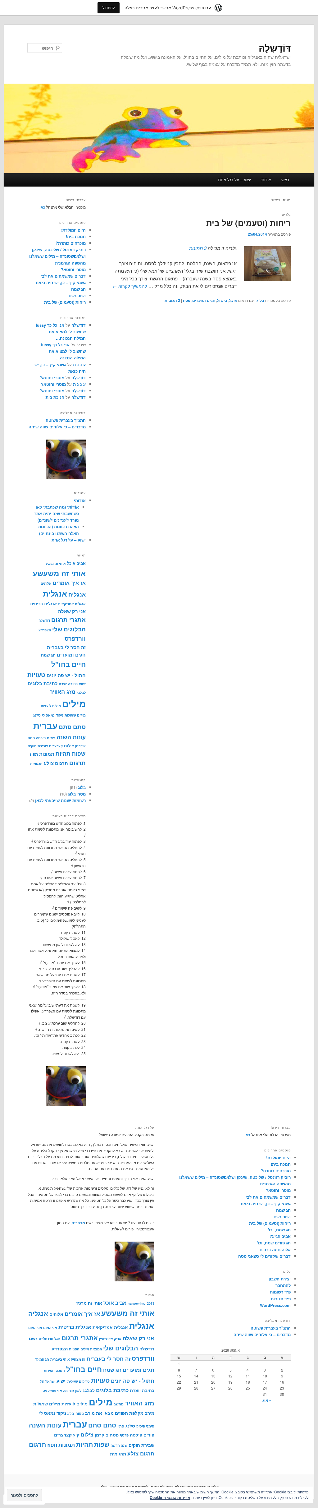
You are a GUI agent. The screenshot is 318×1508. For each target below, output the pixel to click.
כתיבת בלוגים (42, 683)
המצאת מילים (91, 1349)
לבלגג (81, 692)
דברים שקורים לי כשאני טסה (264, 1256)
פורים (51, 738)
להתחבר (283, 1285)
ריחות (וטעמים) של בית (248, 222)
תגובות (172, 300)
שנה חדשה (119, 1445)
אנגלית (55, 593)
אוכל (233, 300)
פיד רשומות (280, 1292)
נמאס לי (48, 715)
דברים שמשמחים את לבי (63, 276)
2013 (150, 1303)
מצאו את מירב (99, 1413)
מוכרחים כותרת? (71, 243)
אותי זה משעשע (59, 573)
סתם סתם (72, 726)
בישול (222, 300)
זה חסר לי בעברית (66, 647)
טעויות (36, 674)
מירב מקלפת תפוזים (134, 1413)
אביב (81, 563)
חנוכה (60, 1370)
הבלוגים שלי (69, 629)
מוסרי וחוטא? (73, 269)
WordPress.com (275, 1305)
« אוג (266, 1400)
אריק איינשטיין (110, 1338)
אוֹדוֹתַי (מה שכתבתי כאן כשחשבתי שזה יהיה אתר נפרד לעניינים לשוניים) (56, 513)
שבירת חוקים (38, 746)
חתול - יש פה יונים (66, 675)
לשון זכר (75, 1390)
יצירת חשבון (280, 1279)
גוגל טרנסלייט (49, 1338)
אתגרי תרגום (68, 619)
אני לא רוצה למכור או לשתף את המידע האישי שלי (143, 1486)
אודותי (266, 179)
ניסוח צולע (75, 1413)
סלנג (37, 715)
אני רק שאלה (72, 611)
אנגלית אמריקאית (72, 604)
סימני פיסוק (145, 1426)
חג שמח (78, 289)
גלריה (286, 214)
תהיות (63, 753)
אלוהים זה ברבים (275, 1249)
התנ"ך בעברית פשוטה (66, 420)
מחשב (119, 1404)
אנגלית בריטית (43, 603)
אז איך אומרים (69, 582)
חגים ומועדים (203, 300)
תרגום (77, 763)
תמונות (46, 753)
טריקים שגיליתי (78, 1381)
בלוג (260, 300)
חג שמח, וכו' (279, 1230)
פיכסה (41, 738)
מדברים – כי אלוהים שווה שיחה (57, 427)
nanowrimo (137, 1303)
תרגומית (36, 763)
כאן (42, 207)
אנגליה (77, 594)
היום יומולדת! (73, 230)
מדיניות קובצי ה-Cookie (170, 1497)
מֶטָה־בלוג (77, 794)
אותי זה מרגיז (56, 563)
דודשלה (44, 620)
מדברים (78, 1222)
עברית (45, 725)
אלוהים (46, 583)
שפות (79, 753)
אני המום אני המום (42, 1327)
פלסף (124, 1435)
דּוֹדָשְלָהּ (275, 47)
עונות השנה (71, 737)
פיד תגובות (281, 1299)
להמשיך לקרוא (129, 286)
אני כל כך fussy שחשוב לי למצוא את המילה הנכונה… (61, 331)
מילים (74, 703)
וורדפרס (75, 638)
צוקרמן (80, 746)
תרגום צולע (56, 763)
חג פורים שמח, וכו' (274, 1243)
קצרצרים (56, 746)
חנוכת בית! (76, 236)
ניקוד (59, 715)
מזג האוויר (62, 691)
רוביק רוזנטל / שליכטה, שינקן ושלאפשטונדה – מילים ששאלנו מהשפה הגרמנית (57, 256)
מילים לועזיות (51, 705)
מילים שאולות (75, 715)
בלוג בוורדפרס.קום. (202, 1486)
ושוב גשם (77, 295)
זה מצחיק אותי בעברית (67, 1359)
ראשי (285, 179)
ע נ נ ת (79, 364)
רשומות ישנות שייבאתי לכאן (60, 800)
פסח (186, 300)
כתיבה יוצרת (68, 683)
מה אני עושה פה (55, 1390)
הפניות (74, 1349)
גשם (33, 1338)
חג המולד (42, 1359)
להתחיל (108, 7)
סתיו (120, 1426)
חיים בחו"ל (68, 664)
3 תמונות (198, 248)
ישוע (82, 683)
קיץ (76, 1435)
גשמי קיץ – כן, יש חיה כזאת (61, 282)
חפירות (49, 1370)
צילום (69, 746)
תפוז (34, 754)
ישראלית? (47, 1381)
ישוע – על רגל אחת (234, 179)
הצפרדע (45, 630)
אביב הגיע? (280, 1236)
